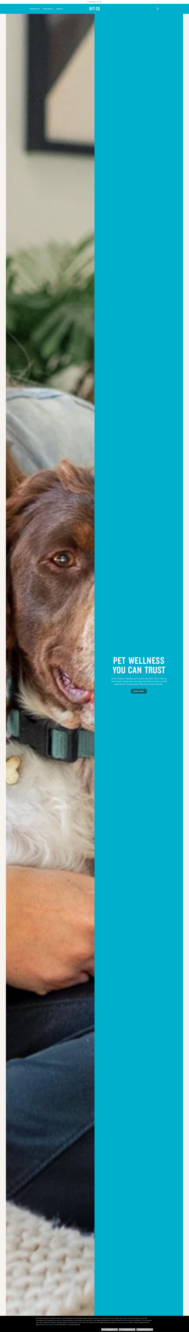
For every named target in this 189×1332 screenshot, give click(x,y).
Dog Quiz (48, 9)
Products (35, 9)
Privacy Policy (49, 1324)
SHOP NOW (139, 691)
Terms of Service (124, 1322)
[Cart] (157, 9)
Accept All (110, 1329)
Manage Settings (144, 1329)
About (59, 9)
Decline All (127, 1329)
